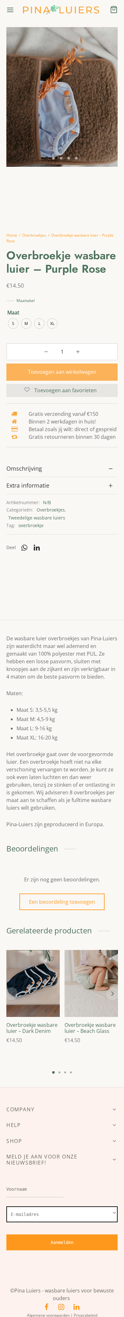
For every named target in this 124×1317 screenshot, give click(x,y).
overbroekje (31, 525)
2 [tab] (59, 1072)
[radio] (13, 323)
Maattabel (26, 300)
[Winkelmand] (114, 9)
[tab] (62, 468)
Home (11, 235)
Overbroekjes (34, 235)
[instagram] (61, 1307)
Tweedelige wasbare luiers (36, 518)
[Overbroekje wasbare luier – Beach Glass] (91, 983)
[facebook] (46, 1307)
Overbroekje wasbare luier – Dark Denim (32, 1027)
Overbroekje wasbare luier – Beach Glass (90, 1027)
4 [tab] (71, 1072)
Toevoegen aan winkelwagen (62, 371)
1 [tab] (53, 1072)
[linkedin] (76, 1307)
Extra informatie (27, 485)
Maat (13, 312)
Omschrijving (24, 468)
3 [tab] (65, 1072)
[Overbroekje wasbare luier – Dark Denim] (33, 983)
